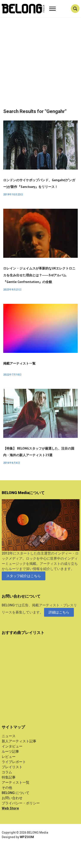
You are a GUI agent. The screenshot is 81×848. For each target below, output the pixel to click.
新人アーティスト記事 (19, 741)
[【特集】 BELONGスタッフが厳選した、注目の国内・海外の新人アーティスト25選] (40, 413)
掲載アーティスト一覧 (19, 363)
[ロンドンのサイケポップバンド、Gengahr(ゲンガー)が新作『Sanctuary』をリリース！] (40, 145)
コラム (7, 772)
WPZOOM (27, 837)
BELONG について (15, 793)
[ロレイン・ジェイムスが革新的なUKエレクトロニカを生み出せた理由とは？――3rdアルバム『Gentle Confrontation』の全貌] (40, 233)
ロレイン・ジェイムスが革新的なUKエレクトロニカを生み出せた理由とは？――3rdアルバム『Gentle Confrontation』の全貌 (39, 275)
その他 (7, 788)
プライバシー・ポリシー (21, 803)
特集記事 (9, 777)
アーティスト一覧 (15, 782)
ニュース (9, 736)
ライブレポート (14, 762)
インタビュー (12, 746)
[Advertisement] (40, 66)
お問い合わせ (12, 798)
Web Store (10, 808)
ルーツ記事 (10, 751)
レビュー (9, 757)
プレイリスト (12, 767)
